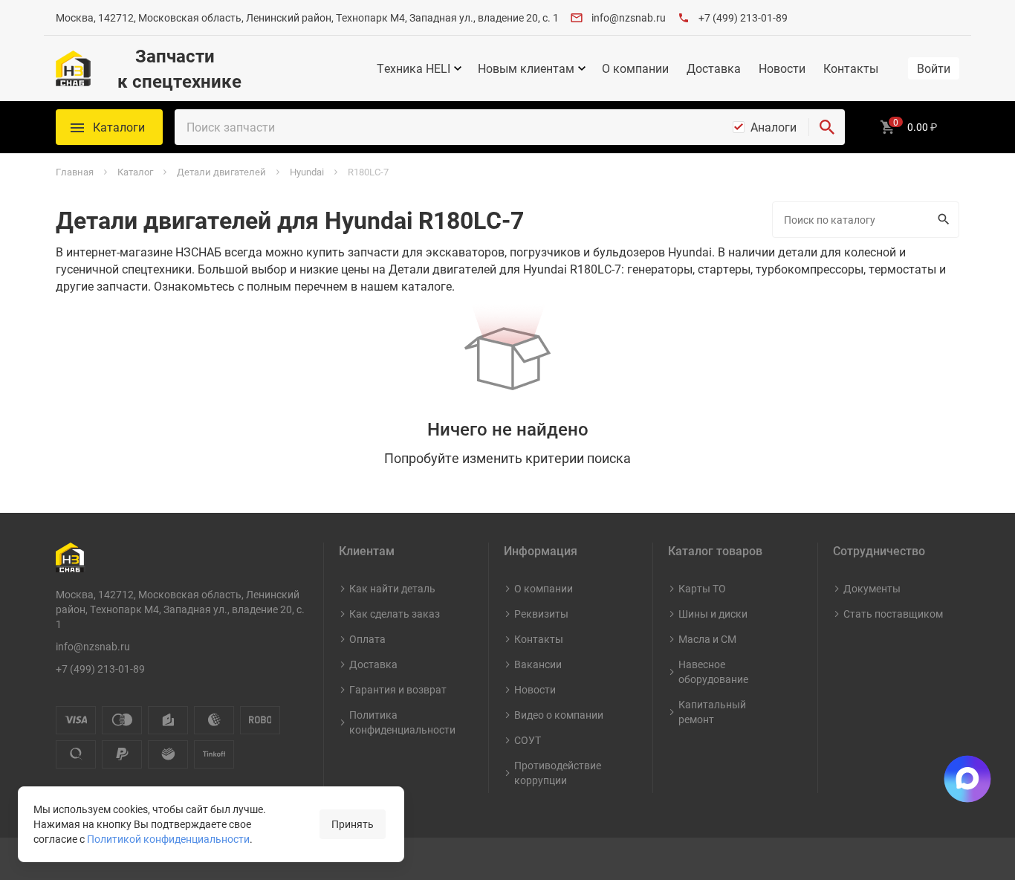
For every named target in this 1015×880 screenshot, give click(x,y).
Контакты (850, 68)
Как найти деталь (392, 588)
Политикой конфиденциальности (168, 839)
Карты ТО (702, 588)
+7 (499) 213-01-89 (743, 17)
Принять (352, 824)
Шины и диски (713, 613)
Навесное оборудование (713, 671)
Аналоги (773, 127)
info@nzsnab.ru (628, 17)
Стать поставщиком (893, 613)
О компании (635, 68)
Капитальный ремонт (712, 711)
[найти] (827, 127)
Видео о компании (558, 715)
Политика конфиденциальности (402, 722)
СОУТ (527, 740)
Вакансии (538, 664)
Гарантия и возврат (398, 689)
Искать (946, 219)
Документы (872, 588)
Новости (782, 68)
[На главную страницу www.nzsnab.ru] (73, 68)
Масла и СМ (707, 639)
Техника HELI (413, 68)
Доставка (714, 68)
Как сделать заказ (394, 613)
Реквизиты (541, 613)
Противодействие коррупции (557, 772)
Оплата (367, 639)
